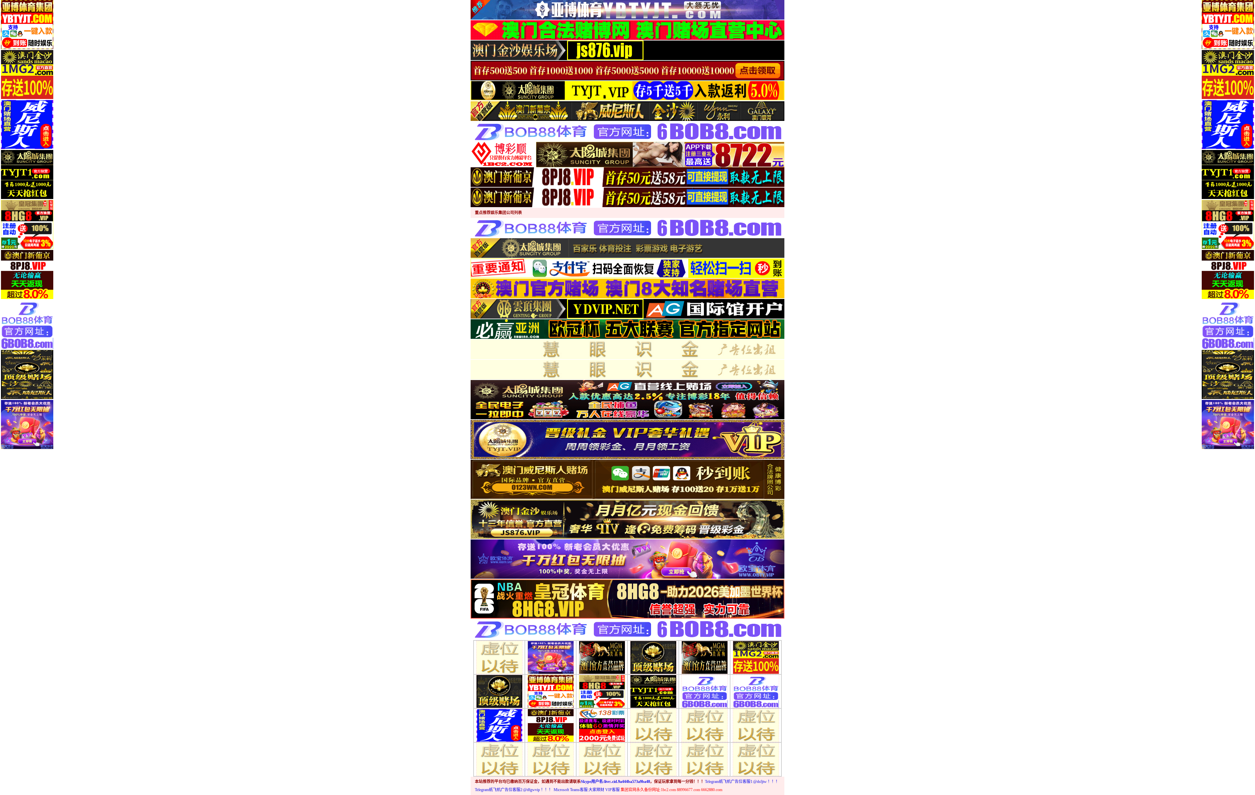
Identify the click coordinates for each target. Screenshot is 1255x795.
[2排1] (499, 657)
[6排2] (550, 759)
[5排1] (499, 725)
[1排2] (653, 691)
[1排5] (550, 691)
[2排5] (704, 657)
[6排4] (653, 759)
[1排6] (602, 691)
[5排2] (550, 725)
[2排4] (653, 657)
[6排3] (602, 759)
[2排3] (602, 657)
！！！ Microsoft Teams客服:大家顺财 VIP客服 (580, 789)
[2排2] (550, 657)
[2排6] (756, 657)
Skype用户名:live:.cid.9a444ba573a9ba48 (615, 781)
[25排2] (704, 725)
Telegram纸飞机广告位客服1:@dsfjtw (736, 781)
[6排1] (499, 759)
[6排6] (756, 759)
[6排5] (704, 759)
